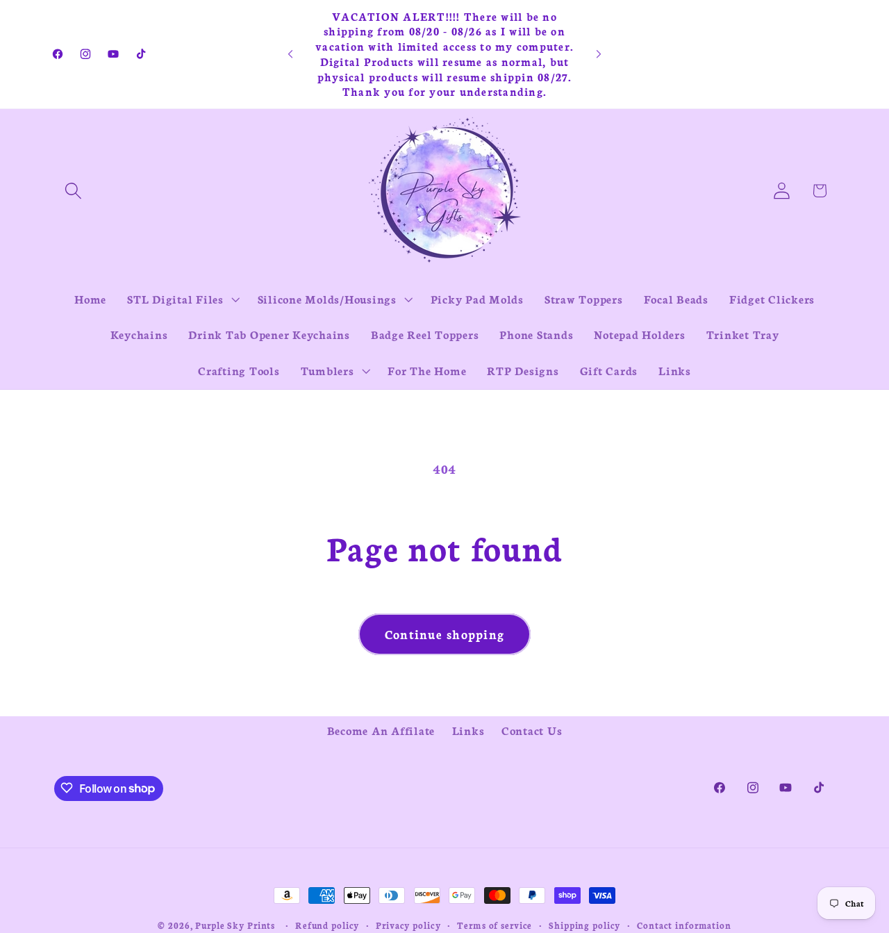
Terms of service (494, 925)
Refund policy (327, 925)
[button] (73, 191)
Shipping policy (584, 925)
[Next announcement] (598, 54)
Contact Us (532, 730)
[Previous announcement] (290, 54)
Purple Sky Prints (235, 925)
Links (468, 730)
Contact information (684, 925)
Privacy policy (408, 925)
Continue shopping (444, 634)
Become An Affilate (381, 730)
